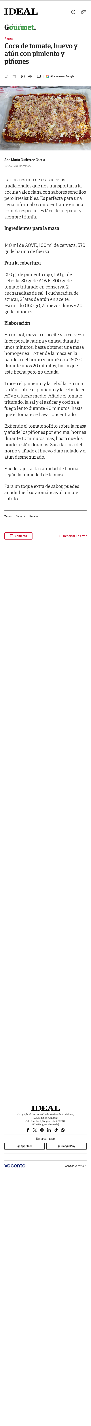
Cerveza (20, 516)
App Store (26, 1146)
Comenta (21, 536)
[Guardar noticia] (6, 76)
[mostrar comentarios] (39, 76)
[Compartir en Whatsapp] (23, 76)
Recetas (33, 516)
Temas (7, 516)
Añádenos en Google (62, 76)
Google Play (68, 1146)
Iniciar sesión (73, 12)
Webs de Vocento (74, 1166)
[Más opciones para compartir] (30, 76)
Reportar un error (75, 536)
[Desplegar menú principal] (84, 12)
